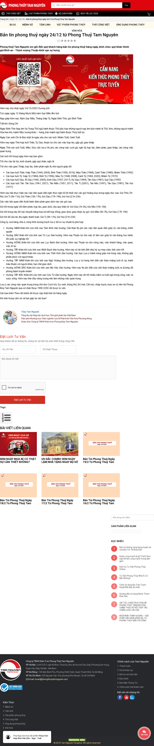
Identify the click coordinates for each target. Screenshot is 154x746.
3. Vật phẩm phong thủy (14, 715)
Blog (13, 24)
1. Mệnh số (8, 707)
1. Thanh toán (123, 666)
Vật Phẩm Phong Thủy (71, 24)
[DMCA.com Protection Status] (77, 741)
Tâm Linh (44, 24)
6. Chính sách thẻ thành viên (130, 687)
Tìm (126, 5)
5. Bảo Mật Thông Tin (127, 683)
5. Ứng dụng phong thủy (14, 723)
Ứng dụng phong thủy (130, 24)
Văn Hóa (77, 30)
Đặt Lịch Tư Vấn (22, 399)
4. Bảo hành (122, 678)
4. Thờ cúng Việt (10, 719)
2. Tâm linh (8, 711)
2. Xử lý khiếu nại (125, 670)
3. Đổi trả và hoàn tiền (127, 674)
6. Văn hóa (8, 728)
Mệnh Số (27, 24)
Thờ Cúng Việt (101, 24)
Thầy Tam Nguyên (30, 312)
